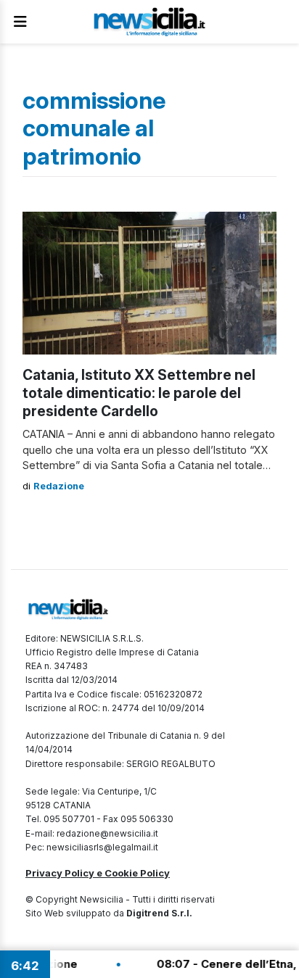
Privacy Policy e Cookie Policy (97, 873)
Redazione (58, 486)
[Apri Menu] (20, 21)
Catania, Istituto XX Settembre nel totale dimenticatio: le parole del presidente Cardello (138, 393)
